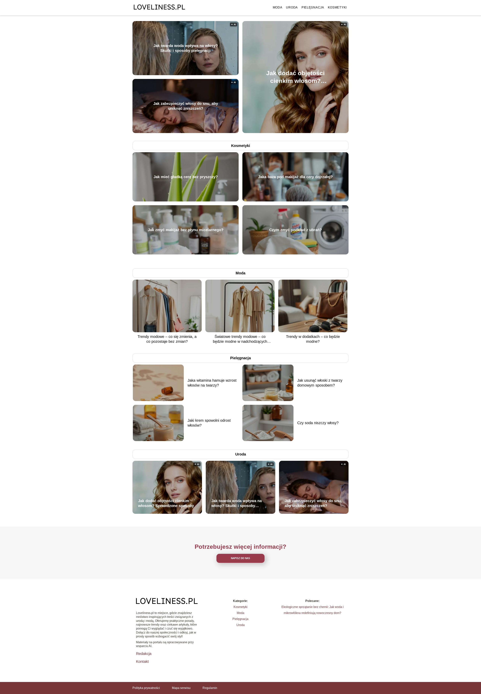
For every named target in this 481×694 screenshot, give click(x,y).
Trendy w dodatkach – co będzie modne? (313, 339)
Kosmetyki (337, 7)
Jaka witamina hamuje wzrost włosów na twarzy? (212, 382)
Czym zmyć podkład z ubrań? (295, 230)
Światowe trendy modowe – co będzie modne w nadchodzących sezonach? (240, 339)
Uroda (292, 7)
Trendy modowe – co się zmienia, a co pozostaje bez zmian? (167, 339)
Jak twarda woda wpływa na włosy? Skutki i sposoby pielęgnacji (186, 48)
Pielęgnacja (313, 7)
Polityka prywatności (146, 687)
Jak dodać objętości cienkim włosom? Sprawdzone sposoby (295, 77)
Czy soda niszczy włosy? (318, 423)
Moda (277, 7)
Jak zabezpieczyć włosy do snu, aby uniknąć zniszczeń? (185, 105)
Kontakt (142, 661)
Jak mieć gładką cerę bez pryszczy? (186, 177)
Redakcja (143, 654)
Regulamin (210, 687)
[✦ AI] (317, 132)
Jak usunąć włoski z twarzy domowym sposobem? (319, 382)
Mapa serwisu (181, 687)
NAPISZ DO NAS (240, 558)
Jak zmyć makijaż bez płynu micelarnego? (185, 230)
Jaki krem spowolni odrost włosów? (209, 422)
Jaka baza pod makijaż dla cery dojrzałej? (295, 177)
